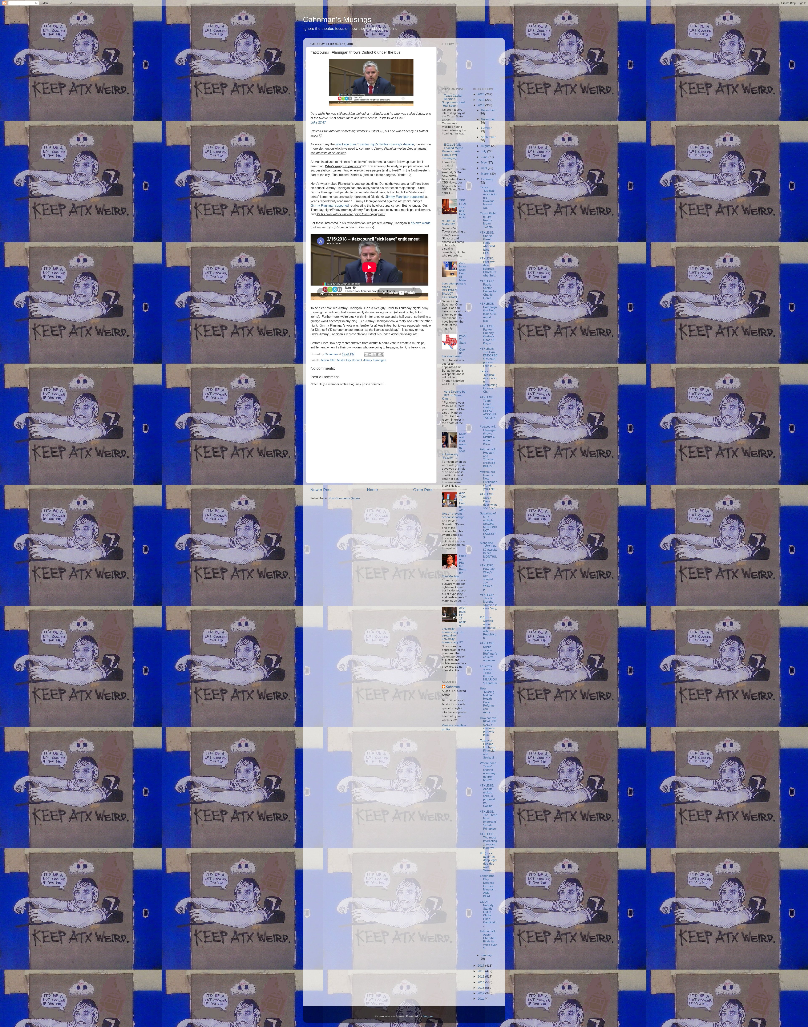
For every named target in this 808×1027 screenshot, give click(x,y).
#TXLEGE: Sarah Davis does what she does (488, 501)
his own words (421, 223)
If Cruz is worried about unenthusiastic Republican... (488, 627)
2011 (481, 998)
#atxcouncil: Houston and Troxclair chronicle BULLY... (488, 458)
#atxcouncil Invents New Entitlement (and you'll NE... (488, 480)
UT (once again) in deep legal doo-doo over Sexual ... (488, 862)
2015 (481, 976)
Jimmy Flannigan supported (404, 196)
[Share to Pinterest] (382, 354)
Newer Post (320, 490)
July (484, 151)
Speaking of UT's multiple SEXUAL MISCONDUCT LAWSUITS (488, 525)
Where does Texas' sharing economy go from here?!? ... (488, 771)
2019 (481, 99)
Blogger (428, 1016)
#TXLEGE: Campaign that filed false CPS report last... (488, 312)
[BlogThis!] (370, 354)
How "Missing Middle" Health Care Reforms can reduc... (487, 700)
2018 (481, 105)
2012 (481, 993)
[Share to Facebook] (378, 354)
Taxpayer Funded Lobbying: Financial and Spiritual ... (488, 749)
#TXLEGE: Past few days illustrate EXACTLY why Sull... (488, 267)
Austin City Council (349, 360)
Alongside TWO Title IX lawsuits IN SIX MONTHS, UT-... (488, 551)
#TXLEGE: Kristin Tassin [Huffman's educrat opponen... (488, 652)
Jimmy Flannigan (374, 360)
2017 (481, 965)
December (488, 110)
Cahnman (453, 686)
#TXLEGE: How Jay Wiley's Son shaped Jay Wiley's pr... (487, 577)
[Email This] (366, 354)
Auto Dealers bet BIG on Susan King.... (454, 395)
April (484, 168)
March (485, 173)
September (488, 137)
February (487, 179)
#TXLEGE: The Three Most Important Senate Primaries (488, 820)
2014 (481, 982)
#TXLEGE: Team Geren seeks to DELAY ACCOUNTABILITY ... (488, 409)
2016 (481, 971)
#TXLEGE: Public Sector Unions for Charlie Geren (488, 289)
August (486, 145)
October (486, 128)
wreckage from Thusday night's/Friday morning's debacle (374, 144)
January (486, 955)
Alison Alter (328, 360)
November (488, 119)
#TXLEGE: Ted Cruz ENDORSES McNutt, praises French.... (488, 357)
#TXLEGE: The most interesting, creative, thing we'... (488, 841)
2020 (481, 94)
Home (372, 490)
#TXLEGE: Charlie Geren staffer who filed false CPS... (487, 243)
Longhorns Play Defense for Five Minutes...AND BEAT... (488, 886)
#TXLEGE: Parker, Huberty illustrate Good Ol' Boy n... (487, 335)
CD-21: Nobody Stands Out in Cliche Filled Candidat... (488, 913)
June (484, 157)
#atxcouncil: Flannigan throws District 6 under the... (488, 435)
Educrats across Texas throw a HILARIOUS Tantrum (488, 674)
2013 (481, 987)
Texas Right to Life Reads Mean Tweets (488, 220)
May (484, 162)
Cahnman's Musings (337, 19)
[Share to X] (374, 354)
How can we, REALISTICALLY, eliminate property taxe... (488, 726)
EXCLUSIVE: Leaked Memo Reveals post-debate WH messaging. (452, 151)
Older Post (422, 490)
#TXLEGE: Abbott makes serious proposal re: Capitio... (487, 796)
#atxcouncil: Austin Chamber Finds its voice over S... (488, 940)
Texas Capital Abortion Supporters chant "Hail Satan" (453, 101)
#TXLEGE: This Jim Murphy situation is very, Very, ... (488, 603)
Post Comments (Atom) (344, 498)
